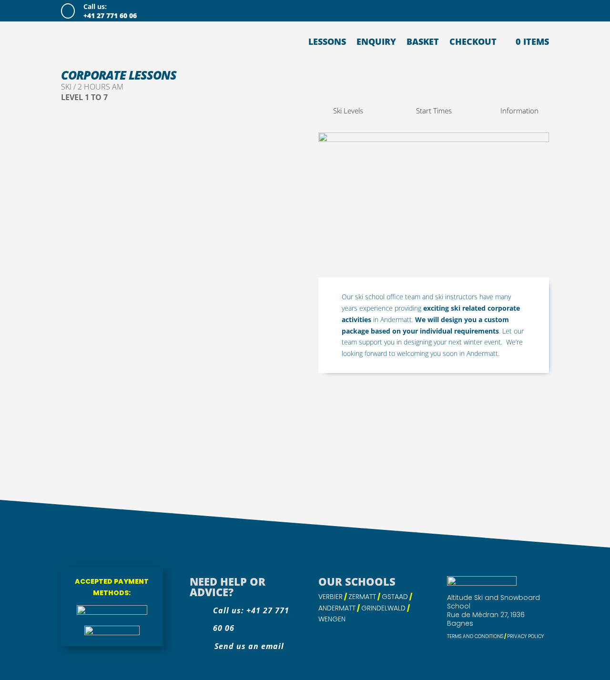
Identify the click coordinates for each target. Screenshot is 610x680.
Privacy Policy (525, 636)
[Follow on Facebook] (503, 10)
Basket (423, 41)
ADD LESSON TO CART (127, 480)
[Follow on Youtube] (541, 10)
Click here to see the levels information (177, 325)
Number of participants (109, 313)
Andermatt (337, 608)
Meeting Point (83, 404)
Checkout (473, 41)
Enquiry (376, 41)
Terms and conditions (475, 636)
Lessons (327, 41)
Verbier (330, 596)
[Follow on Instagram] (522, 10)
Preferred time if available (102, 364)
